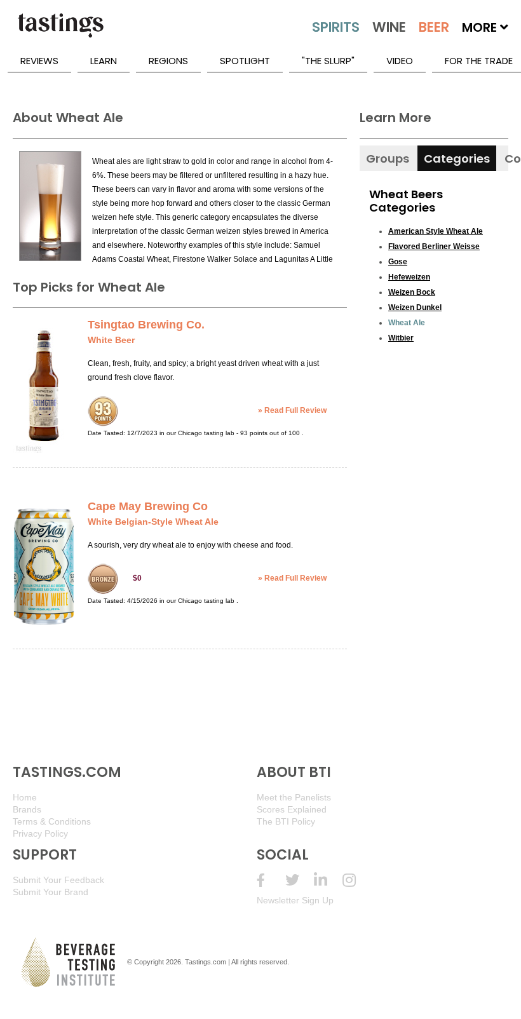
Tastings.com (205, 962)
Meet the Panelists (294, 797)
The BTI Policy (286, 821)
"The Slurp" (328, 60)
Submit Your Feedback (58, 880)
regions (168, 60)
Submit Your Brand (50, 892)
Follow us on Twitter (299, 880)
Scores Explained (292, 809)
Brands (27, 809)
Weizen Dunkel (415, 307)
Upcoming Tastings (356, 880)
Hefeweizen (409, 277)
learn (103, 60)
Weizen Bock (411, 292)
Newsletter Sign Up (295, 900)
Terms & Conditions (52, 821)
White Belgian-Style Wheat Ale (153, 521)
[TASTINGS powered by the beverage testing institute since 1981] (60, 32)
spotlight (245, 60)
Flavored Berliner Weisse (434, 246)
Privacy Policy (40, 833)
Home (25, 797)
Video (399, 60)
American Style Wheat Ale (435, 231)
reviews (39, 60)
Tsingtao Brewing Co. (146, 324)
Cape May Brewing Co (148, 506)
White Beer (111, 340)
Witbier (401, 338)
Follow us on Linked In (328, 880)
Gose (397, 261)
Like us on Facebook (271, 880)
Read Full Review (295, 410)
